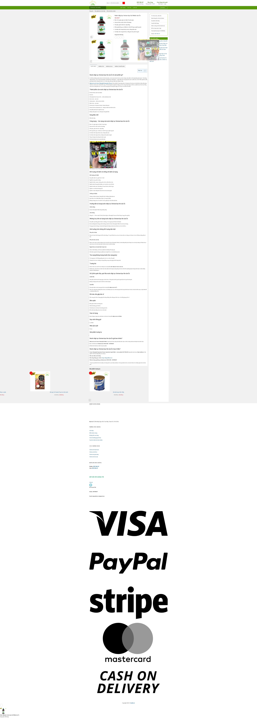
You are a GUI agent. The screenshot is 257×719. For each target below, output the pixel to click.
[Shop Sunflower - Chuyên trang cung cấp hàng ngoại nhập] (97, 3)
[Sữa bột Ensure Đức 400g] (100, 381)
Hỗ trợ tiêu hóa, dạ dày (111, 11)
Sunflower (132, 703)
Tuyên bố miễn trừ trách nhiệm (95, 440)
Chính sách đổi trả (93, 452)
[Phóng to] (92, 36)
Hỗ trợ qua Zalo (92, 487)
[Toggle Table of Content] (144, 71)
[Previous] (90, 61)
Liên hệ (135, 7)
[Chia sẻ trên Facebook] (116, 37)
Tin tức (129, 7)
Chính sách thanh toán (94, 449)
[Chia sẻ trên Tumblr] (123, 37)
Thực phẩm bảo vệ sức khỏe (100, 11)
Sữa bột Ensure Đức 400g (118, 392)
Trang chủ (91, 11)
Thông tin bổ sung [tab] (120, 66)
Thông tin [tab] (101, 66)
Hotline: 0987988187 (93, 491)
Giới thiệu (123, 7)
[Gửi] (124, 3)
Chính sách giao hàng (94, 454)
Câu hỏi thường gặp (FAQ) (95, 437)
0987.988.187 (157, 33)
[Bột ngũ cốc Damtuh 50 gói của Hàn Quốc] (40, 381)
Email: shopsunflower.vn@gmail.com (96, 496)
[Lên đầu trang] (1, 705)
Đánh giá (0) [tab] (109, 66)
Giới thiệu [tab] (93, 66)
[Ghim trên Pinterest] (121, 37)
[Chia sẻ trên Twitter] (118, 37)
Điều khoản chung (93, 433)
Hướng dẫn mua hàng (94, 435)
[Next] (91, 61)
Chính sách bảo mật (93, 456)
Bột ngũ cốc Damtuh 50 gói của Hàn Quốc (59, 392)
